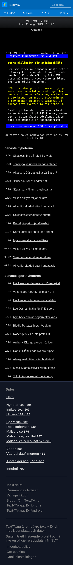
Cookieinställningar (21, 545)
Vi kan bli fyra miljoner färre (27, 186)
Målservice (17, 420)
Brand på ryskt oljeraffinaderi (28, 212)
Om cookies (16, 540)
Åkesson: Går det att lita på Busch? (32, 161)
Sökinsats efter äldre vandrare (29, 203)
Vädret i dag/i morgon (25, 441)
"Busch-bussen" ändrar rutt (27, 169)
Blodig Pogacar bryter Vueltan (28, 313)
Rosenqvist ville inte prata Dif (28, 322)
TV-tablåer (25, 449)
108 (47, 13)
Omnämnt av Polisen (22, 478)
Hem (29, 13)
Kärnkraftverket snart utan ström (30, 220)
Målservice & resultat (28, 429)
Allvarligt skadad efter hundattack (30, 195)
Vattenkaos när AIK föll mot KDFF (30, 279)
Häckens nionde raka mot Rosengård (33, 271)
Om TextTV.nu (29, 488)
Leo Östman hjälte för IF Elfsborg (30, 296)
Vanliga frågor (17, 483)
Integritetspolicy (18, 535)
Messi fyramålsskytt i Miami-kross (31, 356)
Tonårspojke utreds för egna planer (31, 153)
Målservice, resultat (24, 424)
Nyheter (19, 393)
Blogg (11, 488)
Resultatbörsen (21, 415)
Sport (17, 410)
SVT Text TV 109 (36, 20)
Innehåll (15, 457)
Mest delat (14, 473)
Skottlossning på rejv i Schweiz (29, 144)
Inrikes (18, 398)
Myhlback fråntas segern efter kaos (32, 305)
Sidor (10, 13)
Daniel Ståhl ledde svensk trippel (30, 339)
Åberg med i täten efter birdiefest (30, 347)
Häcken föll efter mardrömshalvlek (31, 288)
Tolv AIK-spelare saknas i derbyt (30, 364)
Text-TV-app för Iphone (24, 493)
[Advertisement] (36, 39)
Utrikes (18, 402)
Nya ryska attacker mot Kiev (27, 229)
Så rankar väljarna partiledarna (29, 178)
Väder (14, 437)
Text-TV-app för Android (25, 498)
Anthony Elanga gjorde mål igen (30, 330)
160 (40, 116)
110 (62, 13)
